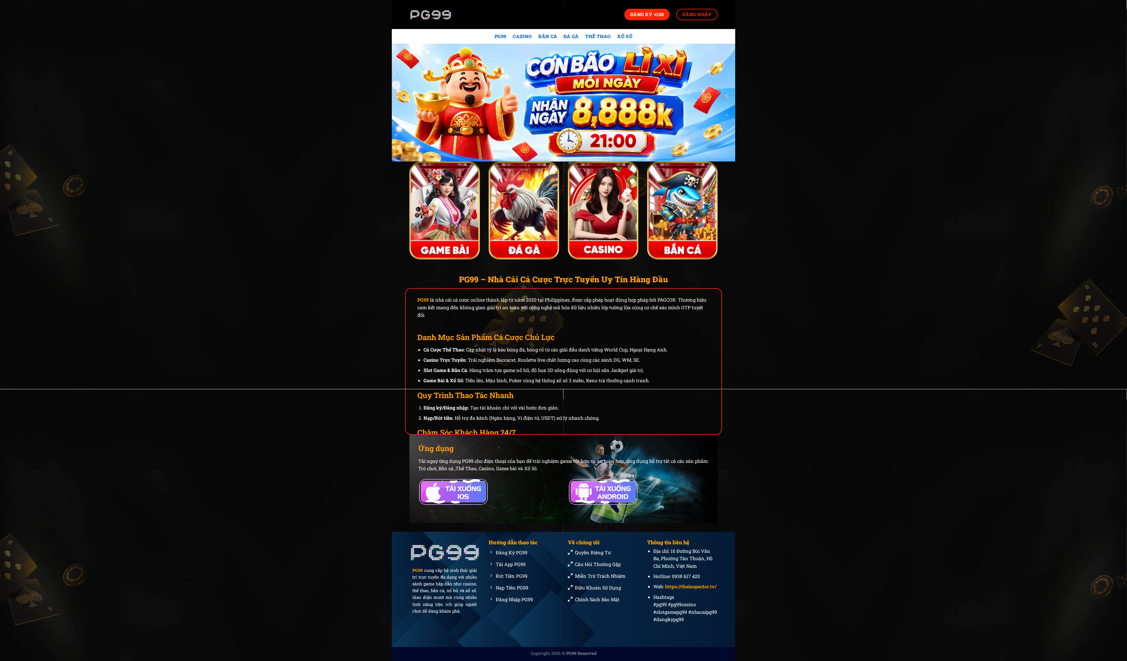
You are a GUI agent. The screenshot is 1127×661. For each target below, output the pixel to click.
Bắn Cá (547, 36)
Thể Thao (598, 36)
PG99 (500, 36)
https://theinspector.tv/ (690, 586)
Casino (522, 36)
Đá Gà (571, 36)
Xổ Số (624, 36)
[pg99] (438, 14)
